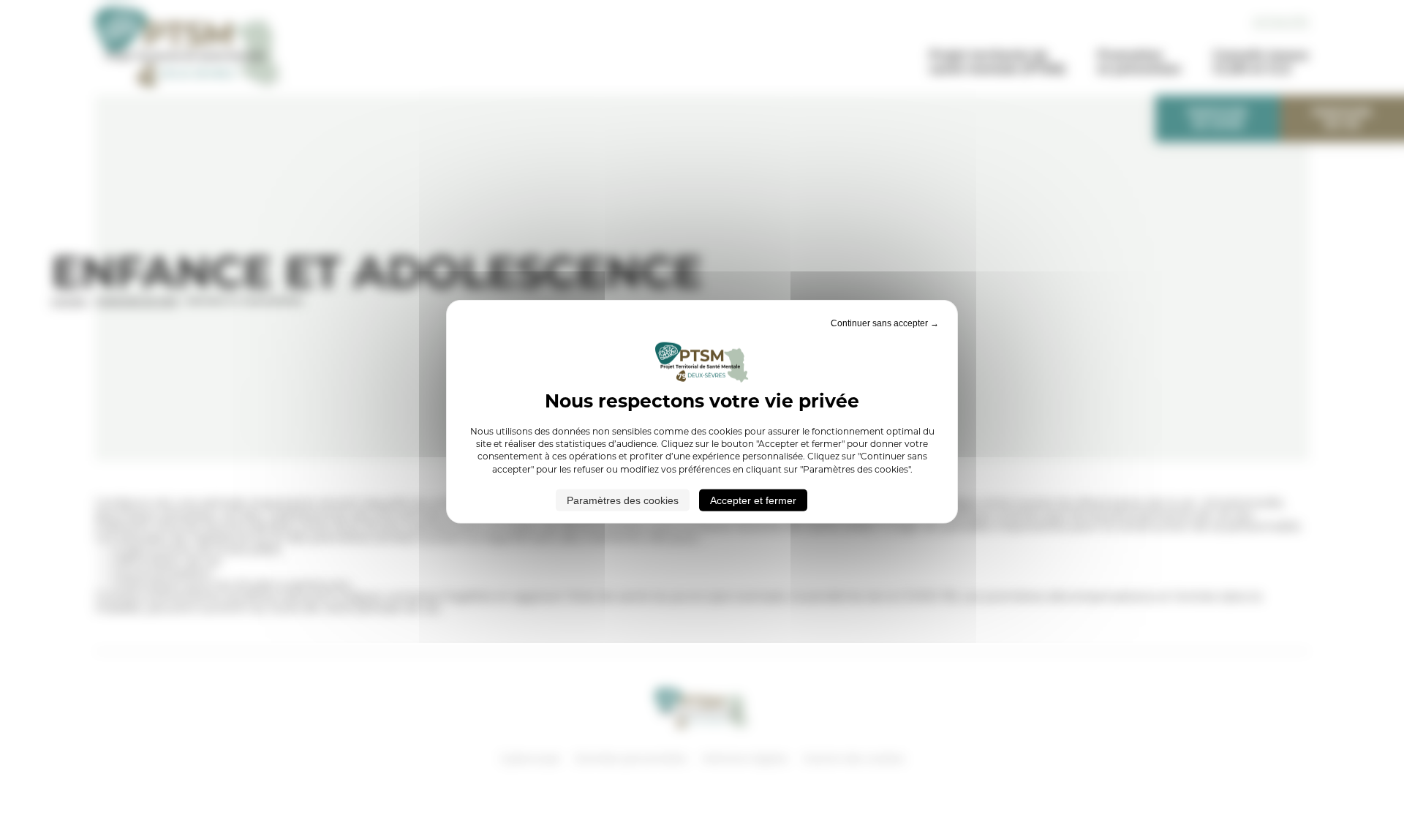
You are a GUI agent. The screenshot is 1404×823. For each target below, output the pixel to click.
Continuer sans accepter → (885, 322)
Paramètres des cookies (623, 500)
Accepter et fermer (753, 500)
